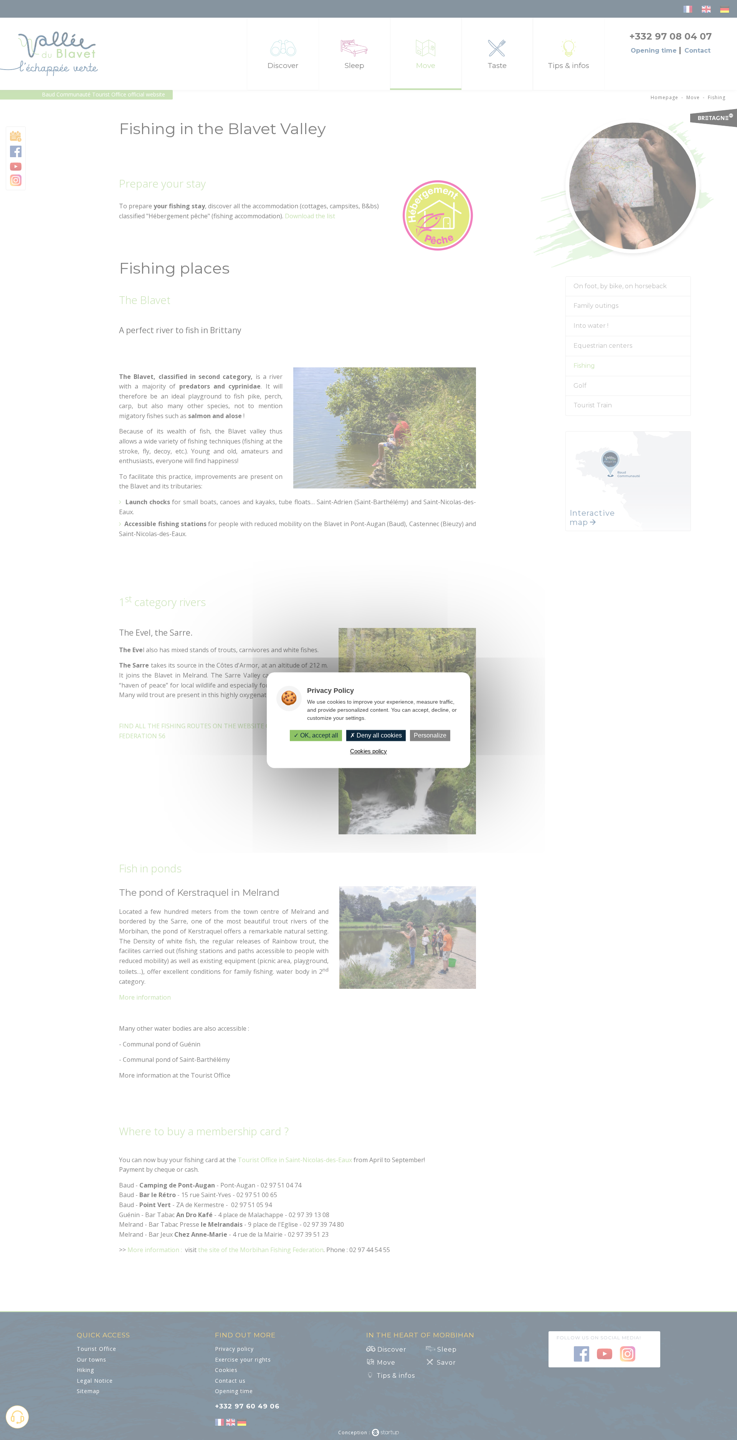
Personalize (430, 735)
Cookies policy (368, 751)
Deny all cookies (378, 735)
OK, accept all (318, 735)
